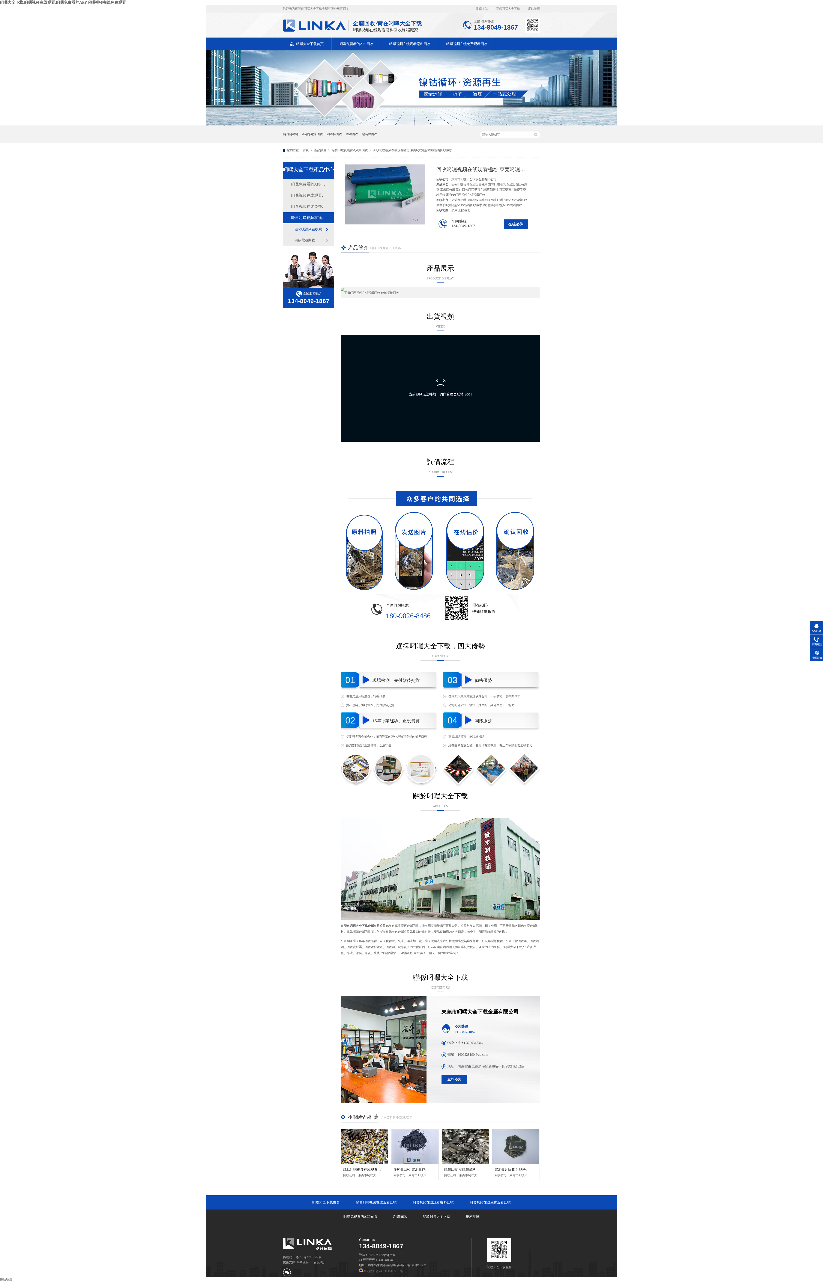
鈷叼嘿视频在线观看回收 (310, 229)
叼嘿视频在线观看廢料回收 (409, 44)
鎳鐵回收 (352, 134)
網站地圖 (534, 8)
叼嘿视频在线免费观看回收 (466, 44)
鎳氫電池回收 (304, 240)
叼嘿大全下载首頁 (310, 44)
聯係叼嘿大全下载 (508, 8)
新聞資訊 (400, 1216)
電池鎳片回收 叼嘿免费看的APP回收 (522, 1169)
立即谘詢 (454, 1079)
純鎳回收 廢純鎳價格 (460, 1169)
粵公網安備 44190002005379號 (383, 1271)
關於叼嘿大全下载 (436, 1216)
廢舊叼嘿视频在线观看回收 (350, 150)
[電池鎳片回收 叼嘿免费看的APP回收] (515, 1146)
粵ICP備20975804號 (308, 1257)
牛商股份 (303, 1262)
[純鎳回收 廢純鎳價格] (465, 1146)
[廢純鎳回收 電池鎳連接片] (414, 1146)
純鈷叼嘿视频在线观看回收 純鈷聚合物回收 (376, 1169)
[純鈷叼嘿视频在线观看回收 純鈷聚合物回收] (364, 1146)
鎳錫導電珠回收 (312, 134)
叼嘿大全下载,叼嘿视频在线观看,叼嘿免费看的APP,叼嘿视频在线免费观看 (63, 2)
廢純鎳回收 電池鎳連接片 (412, 1169)
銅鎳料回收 (334, 134)
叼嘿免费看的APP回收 (356, 44)
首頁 (306, 150)
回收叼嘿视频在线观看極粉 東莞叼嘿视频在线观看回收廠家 (412, 150)
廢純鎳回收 (369, 134)
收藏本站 (482, 8)
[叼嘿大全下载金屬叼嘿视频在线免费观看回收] (411, 124)
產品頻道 (320, 150)
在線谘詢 (516, 224)
